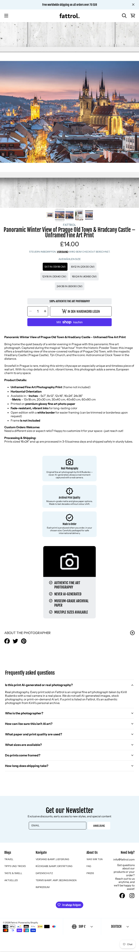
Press (90, 873)
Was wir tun (95, 859)
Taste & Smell (13, 873)
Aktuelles (11, 880)
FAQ (89, 866)
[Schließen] (133, 5)
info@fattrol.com (124, 859)
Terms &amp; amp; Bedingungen (56, 880)
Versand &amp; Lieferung (52, 859)
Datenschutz (44, 873)
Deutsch (116, 926)
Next (135, 115)
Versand (62, 251)
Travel (8, 859)
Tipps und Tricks (15, 866)
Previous (4, 115)
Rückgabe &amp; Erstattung (54, 866)
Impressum (43, 887)
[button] (6, 16)
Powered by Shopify (28, 922)
